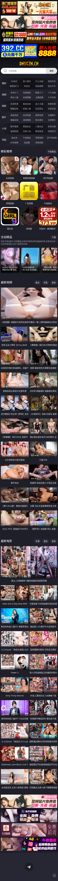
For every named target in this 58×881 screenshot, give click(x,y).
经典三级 (27, 108)
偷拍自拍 (27, 103)
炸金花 (27, 86)
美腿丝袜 (14, 120)
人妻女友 (39, 126)
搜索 (51, 70)
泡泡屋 (27, 142)
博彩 (4, 83)
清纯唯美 (27, 120)
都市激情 (14, 126)
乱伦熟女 (39, 108)
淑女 (46, 541)
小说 (4, 128)
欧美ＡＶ (39, 92)
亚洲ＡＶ (14, 92)
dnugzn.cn (29, 63)
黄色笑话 (39, 131)
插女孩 (14, 137)
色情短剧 (39, 142)
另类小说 (27, 131)
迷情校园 (14, 131)
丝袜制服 (27, 97)
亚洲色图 (27, 115)
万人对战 (39, 81)
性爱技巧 (52, 131)
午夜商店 (27, 137)
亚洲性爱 (14, 103)
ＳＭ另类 (52, 97)
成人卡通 (39, 103)
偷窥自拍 (14, 115)
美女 (37, 282)
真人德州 (27, 81)
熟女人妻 (14, 97)
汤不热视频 (52, 137)
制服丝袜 (14, 108)
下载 (54, 237)
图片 (4, 117)
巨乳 (46, 282)
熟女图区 (39, 120)
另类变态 (52, 108)
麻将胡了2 (14, 86)
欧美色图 (39, 115)
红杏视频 (14, 142)
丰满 (37, 541)
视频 (4, 94)
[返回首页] (54, 875)
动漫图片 (52, 115)
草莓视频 (39, 137)
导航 (4, 139)
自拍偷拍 (27, 92)
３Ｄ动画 (52, 92)
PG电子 (14, 81)
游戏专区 (52, 81)
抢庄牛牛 (52, 86)
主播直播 (39, 97)
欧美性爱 (52, 103)
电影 (4, 105)
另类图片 (52, 120)
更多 (54, 282)
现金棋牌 (39, 86)
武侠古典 (52, 126)
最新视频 (6, 282)
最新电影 (6, 541)
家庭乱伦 (27, 126)
